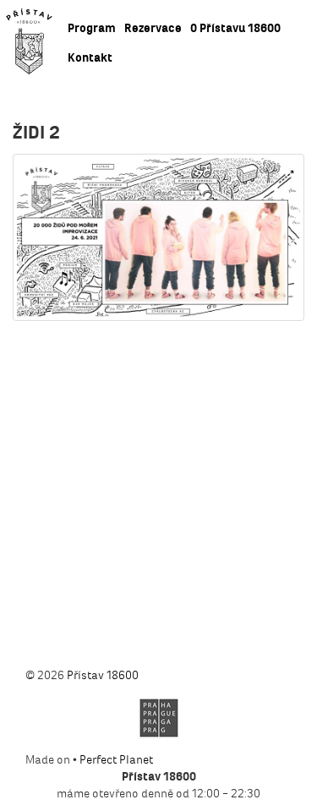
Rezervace (153, 28)
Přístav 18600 (103, 675)
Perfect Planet (116, 759)
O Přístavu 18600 (235, 28)
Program (92, 28)
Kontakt (90, 58)
